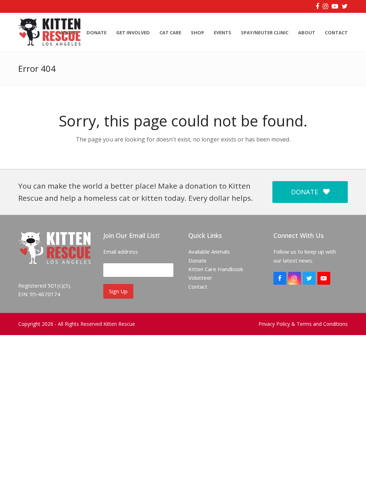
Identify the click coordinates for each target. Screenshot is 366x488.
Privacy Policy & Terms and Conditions (303, 323)
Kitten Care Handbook (215, 269)
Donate (197, 260)
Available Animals (209, 251)
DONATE (304, 191)
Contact (197, 286)
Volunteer (200, 277)
